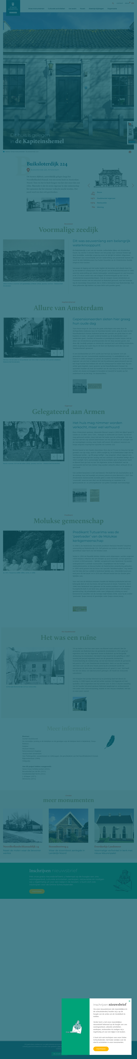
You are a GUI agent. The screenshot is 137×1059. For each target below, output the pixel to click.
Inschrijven (101, 1049)
